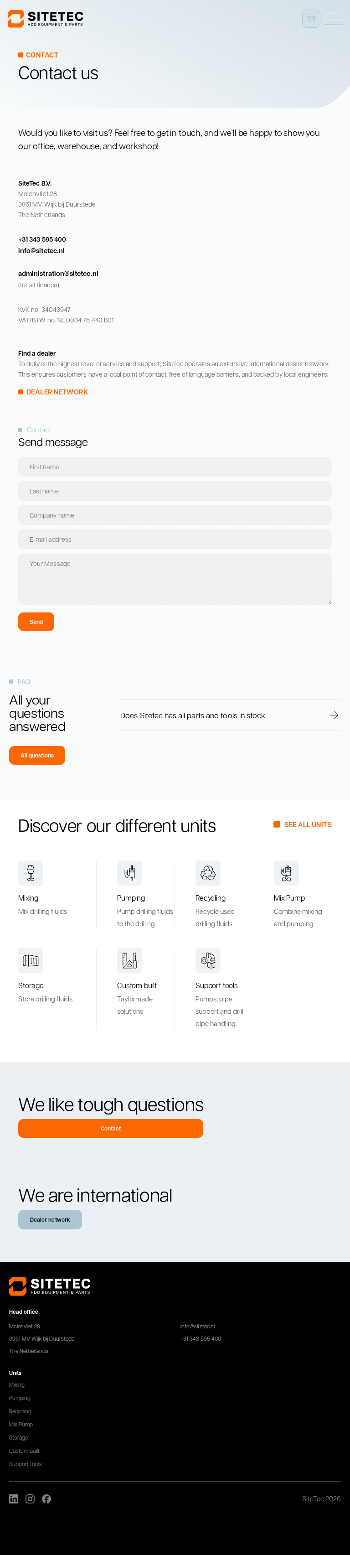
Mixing (17, 1384)
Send (36, 622)
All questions (37, 755)
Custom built (24, 1450)
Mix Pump (21, 1424)
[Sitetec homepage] (45, 19)
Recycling (20, 1411)
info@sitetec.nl (197, 1326)
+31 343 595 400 (200, 1338)
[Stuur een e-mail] (311, 19)
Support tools (25, 1463)
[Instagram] (30, 1498)
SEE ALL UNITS (308, 824)
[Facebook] (46, 1498)
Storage (18, 1437)
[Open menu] (334, 19)
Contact (111, 1128)
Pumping (20, 1397)
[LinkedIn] (13, 1498)
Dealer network (50, 1219)
